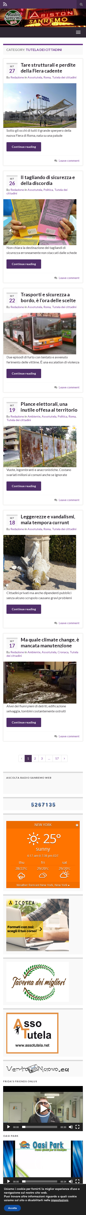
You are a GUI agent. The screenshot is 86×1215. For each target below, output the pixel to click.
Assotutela (35, 77)
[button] (43, 1108)
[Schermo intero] (77, 1127)
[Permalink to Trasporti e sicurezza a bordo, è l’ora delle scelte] (39, 333)
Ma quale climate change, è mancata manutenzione (50, 642)
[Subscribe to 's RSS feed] (5, 3)
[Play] (8, 1127)
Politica (48, 189)
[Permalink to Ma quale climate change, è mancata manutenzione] (39, 682)
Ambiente (34, 416)
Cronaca (63, 652)
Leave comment (69, 160)
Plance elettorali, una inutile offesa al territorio (49, 407)
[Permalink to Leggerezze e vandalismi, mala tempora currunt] (39, 562)
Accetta (12, 1208)
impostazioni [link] (59, 1200)
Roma (47, 77)
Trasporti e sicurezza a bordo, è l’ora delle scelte (48, 297)
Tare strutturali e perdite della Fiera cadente (48, 68)
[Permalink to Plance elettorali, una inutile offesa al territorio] (39, 446)
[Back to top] (76, 1205)
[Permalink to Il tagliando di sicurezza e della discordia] (39, 222)
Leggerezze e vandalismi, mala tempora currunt (48, 519)
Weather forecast (43, 885)
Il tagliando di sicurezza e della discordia (48, 180)
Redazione (17, 77)
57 (57, 758)
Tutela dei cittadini (64, 77)
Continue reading (24, 146)
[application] (43, 1108)
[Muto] (71, 1127)
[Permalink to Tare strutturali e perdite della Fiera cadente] (39, 105)
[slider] (39, 1127)
